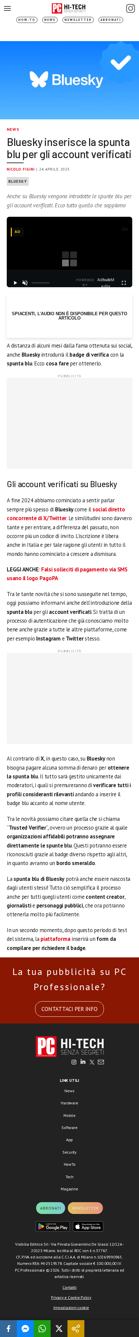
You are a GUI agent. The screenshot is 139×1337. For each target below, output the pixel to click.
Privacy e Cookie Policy (71, 1297)
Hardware (69, 1102)
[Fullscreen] (124, 283)
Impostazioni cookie (71, 1307)
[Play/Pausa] (15, 283)
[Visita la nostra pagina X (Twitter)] (91, 1062)
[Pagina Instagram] (130, 8)
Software (69, 1127)
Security (69, 1152)
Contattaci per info (69, 1009)
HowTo (70, 1164)
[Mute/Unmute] (25, 283)
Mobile (69, 1115)
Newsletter (78, 20)
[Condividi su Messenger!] (25, 1328)
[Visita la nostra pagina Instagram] (74, 1062)
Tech (69, 1176)
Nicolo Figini (21, 169)
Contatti (69, 1287)
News (50, 20)
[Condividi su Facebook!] (8, 1328)
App (69, 1139)
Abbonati (111, 20)
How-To (26, 20)
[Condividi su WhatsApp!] (42, 1328)
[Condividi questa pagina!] (75, 1328)
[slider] (40, 283)
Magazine (69, 1188)
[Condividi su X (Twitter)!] (59, 1328)
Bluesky (17, 181)
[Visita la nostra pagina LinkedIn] (83, 1062)
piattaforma (56, 939)
